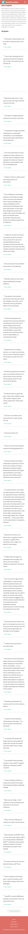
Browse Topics (14, 926)
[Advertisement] (14, 79)
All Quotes (14, 922)
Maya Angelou (7, 47)
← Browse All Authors (14, 911)
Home (14, 919)
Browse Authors (14, 924)
